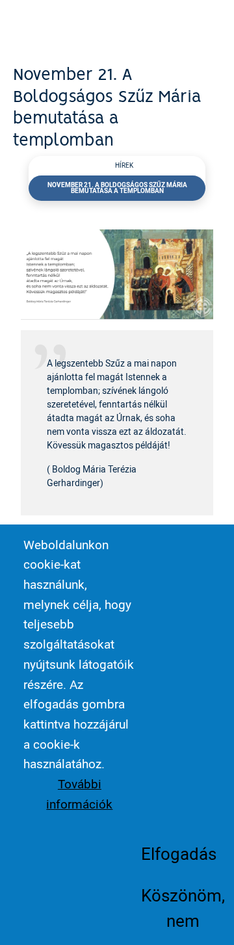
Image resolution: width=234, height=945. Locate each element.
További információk (79, 793)
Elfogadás (178, 853)
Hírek (124, 165)
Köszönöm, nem (183, 907)
